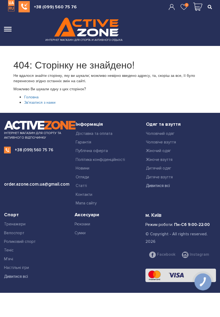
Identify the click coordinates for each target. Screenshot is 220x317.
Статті (81, 185)
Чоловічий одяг (160, 133)
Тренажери (14, 224)
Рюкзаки (82, 224)
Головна (31, 96)
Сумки (80, 232)
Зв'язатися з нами (40, 102)
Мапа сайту (86, 203)
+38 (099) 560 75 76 (55, 7)
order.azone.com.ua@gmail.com (36, 184)
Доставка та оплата (94, 133)
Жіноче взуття (159, 159)
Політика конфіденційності (100, 159)
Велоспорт (14, 232)
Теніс (9, 250)
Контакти (84, 194)
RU (11, 8)
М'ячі (8, 259)
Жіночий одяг (158, 150)
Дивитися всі (158, 185)
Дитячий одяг (158, 168)
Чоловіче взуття (161, 142)
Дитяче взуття (159, 177)
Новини (82, 168)
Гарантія (83, 142)
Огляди (82, 177)
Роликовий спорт (20, 241)
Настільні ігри (16, 267)
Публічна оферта (92, 150)
